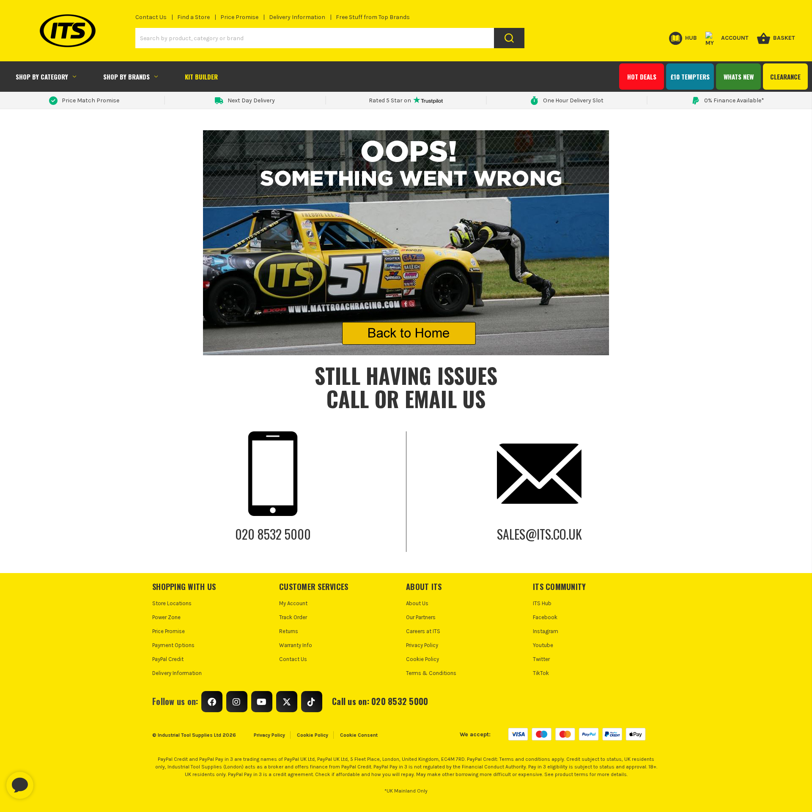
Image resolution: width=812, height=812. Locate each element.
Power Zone (166, 617)
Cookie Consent (359, 735)
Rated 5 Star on (390, 100)
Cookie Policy (422, 659)
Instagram (545, 631)
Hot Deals (641, 76)
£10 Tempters (690, 76)
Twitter (541, 659)
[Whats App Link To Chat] (46, 781)
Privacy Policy (422, 645)
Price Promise (239, 17)
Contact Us (151, 17)
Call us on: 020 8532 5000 (380, 701)
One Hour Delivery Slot (573, 100)
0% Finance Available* (734, 100)
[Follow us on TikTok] (311, 701)
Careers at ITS (423, 631)
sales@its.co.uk (539, 533)
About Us (417, 603)
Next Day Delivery (251, 100)
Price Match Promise (90, 100)
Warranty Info (295, 645)
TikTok (541, 673)
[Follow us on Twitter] (286, 701)
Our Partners (421, 617)
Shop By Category (42, 76)
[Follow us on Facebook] (211, 701)
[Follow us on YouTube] (261, 701)
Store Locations (172, 603)
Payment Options (173, 645)
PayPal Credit (168, 659)
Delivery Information (297, 17)
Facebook (545, 617)
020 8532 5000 (273, 533)
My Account (293, 603)
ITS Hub (542, 603)
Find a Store (193, 17)
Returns (288, 631)
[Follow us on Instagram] (236, 701)
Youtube (543, 645)
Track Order (293, 617)
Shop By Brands (126, 76)
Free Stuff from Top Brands (373, 17)
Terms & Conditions (431, 673)
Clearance (785, 76)
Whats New (739, 76)
